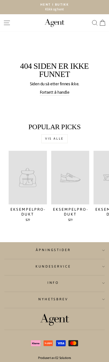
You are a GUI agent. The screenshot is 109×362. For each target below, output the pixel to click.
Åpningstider (53, 250)
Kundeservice (53, 266)
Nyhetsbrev (53, 299)
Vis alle (54, 138)
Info (53, 283)
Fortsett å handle (54, 92)
